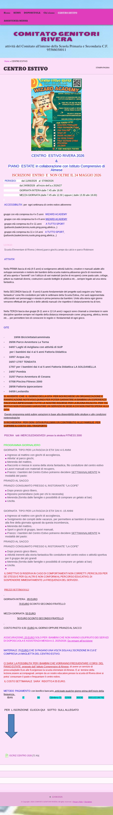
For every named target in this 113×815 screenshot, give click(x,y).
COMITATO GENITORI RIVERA (56, 37)
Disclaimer (88, 802)
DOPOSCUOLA (32, 13)
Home (7, 13)
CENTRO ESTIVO (67, 13)
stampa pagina (102, 68)
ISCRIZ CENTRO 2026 (20, 755)
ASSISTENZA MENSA (16, 21)
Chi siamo (49, 13)
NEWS (17, 13)
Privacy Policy (78, 802)
